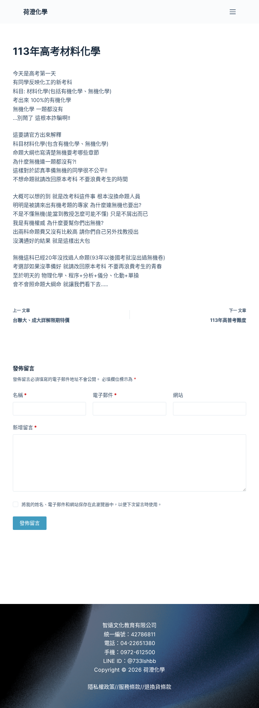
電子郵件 (105, 395)
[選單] (233, 12)
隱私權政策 (101, 686)
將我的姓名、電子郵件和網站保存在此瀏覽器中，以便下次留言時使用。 (92, 504)
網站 (178, 395)
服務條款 (129, 686)
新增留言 (25, 427)
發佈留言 (30, 523)
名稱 (20, 395)
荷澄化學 (35, 11)
